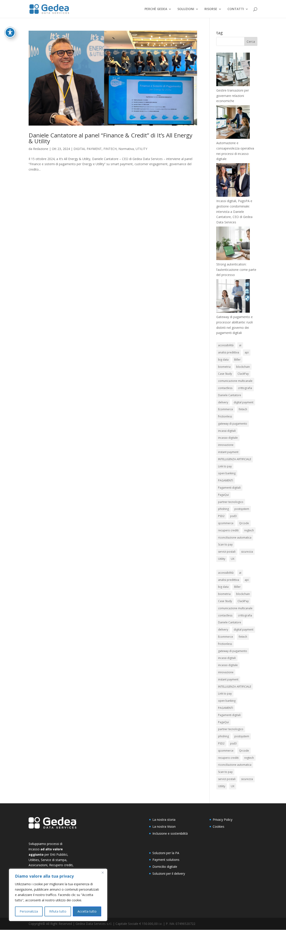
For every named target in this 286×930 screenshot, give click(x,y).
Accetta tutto (87, 911)
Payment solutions (165, 859)
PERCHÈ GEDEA (156, 9)
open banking (227, 473)
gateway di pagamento (232, 423)
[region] (58, 895)
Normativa (126, 149)
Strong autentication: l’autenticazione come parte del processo (236, 269)
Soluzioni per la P (164, 853)
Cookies (218, 826)
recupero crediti (228, 530)
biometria (224, 367)
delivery (223, 402)
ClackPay (243, 374)
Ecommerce (225, 409)
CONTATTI (235, 9)
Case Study (225, 374)
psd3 (233, 516)
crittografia (245, 388)
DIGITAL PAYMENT (88, 149)
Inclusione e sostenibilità (170, 833)
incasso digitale (228, 438)
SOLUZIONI (185, 9)
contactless (225, 388)
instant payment (228, 452)
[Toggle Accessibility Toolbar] (10, 32)
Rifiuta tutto (57, 911)
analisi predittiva (228, 352)
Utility (221, 559)
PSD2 (221, 516)
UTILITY (141, 149)
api (247, 352)
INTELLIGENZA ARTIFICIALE (234, 459)
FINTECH (110, 149)
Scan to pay (225, 544)
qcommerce (225, 523)
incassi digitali (227, 431)
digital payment (243, 402)
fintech (243, 409)
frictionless (225, 416)
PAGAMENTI (225, 480)
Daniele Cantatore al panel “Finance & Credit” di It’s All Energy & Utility (110, 138)
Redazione (40, 149)
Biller (237, 359)
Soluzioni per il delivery (168, 873)
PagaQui (223, 495)
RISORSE (210, 9)
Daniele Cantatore (229, 395)
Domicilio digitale (164, 866)
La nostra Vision (164, 826)
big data (223, 359)
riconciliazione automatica (234, 537)
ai (240, 345)
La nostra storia (163, 819)
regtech (249, 530)
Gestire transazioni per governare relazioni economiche (232, 95)
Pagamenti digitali (229, 488)
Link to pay (225, 466)
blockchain (243, 367)
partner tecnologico (230, 502)
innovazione (225, 445)
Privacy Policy (222, 819)
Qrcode (244, 523)
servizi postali (227, 552)
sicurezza (247, 552)
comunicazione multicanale (235, 381)
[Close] (102, 872)
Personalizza (29, 911)
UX (232, 559)
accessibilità (225, 345)
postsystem (241, 509)
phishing (223, 509)
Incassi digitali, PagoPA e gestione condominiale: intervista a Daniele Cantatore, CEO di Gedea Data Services (234, 211)
